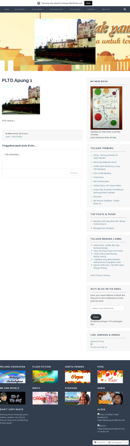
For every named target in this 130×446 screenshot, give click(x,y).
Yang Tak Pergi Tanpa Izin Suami (108, 251)
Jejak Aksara (37, 9)
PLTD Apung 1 (17, 80)
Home (6, 9)
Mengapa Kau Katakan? (103, 228)
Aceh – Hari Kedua (17, 135)
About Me (106, 9)
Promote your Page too (99, 347)
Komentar (74, 173)
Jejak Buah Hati (56, 9)
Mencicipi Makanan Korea (105, 162)
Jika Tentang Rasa (101, 181)
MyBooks (91, 9)
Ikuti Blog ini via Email (106, 289)
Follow (96, 317)
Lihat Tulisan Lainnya (100, 275)
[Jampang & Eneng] (92, 344)
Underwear (99, 177)
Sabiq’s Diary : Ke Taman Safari (107, 185)
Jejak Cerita (19, 9)
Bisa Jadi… (98, 196)
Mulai (88, 3)
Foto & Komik (75, 9)
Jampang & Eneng (97, 341)
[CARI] (125, 9)
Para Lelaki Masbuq (102, 173)
